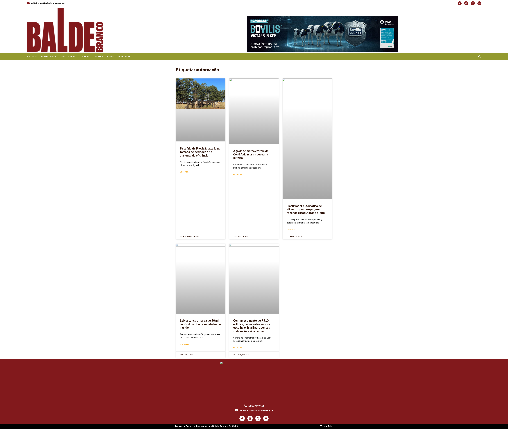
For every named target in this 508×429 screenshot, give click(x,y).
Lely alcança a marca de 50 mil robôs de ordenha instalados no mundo (200, 324)
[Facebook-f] (460, 3)
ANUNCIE (99, 56)
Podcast (86, 56)
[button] (479, 57)
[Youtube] (479, 3)
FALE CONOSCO (125, 56)
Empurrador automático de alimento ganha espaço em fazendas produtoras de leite (306, 209)
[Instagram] (466, 3)
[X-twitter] (473, 3)
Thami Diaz (326, 426)
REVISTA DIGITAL (48, 56)
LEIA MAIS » (184, 172)
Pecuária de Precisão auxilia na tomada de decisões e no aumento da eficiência (200, 152)
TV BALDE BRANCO (69, 56)
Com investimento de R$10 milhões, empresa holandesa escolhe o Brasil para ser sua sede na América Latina (251, 326)
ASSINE (110, 56)
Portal (30, 56)
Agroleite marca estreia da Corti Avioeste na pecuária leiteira (250, 154)
